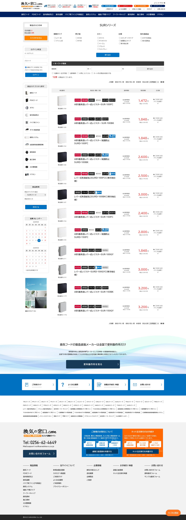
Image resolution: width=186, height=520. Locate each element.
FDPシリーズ (27, 405)
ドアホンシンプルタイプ (91, 416)
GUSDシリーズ (109, 405)
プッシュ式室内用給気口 (45, 409)
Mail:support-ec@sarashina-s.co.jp (38, 446)
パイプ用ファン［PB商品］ (74, 14)
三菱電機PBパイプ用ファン (148, 409)
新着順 (138, 82)
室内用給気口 (48, 14)
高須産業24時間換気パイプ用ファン (128, 409)
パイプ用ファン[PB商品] (32, 483)
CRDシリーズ (37, 405)
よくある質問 (122, 9)
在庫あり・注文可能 (60, 73)
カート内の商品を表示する (102, 73)
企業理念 (90, 476)
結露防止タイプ (126, 41)
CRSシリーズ (100, 401)
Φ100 (80, 38)
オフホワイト (103, 41)
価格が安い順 (119, 82)
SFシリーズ (62, 401)
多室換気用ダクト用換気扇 (132, 412)
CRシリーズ (44, 401)
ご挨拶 (89, 480)
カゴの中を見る (36, 38)
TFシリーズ (53, 401)
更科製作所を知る (93, 364)
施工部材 (140, 14)
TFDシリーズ (47, 405)
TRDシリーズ (158, 401)
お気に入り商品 (136, 9)
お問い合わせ (161, 9)
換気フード (25, 14)
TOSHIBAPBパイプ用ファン (31, 412)
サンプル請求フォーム (152, 476)
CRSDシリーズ (88, 405)
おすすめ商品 (146, 38)
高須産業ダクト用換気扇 (99, 412)
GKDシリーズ (99, 405)
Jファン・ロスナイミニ (46, 416)
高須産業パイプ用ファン (49, 412)
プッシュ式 (59, 41)
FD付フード (36, 14)
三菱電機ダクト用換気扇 (65, 412)
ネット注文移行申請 (120, 473)
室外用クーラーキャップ (61, 409)
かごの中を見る (142, 5)
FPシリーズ (35, 401)
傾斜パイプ (57, 416)
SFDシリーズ (57, 405)
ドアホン (160, 14)
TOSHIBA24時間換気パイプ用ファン (104, 409)
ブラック (102, 46)
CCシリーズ (80, 401)
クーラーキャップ (119, 14)
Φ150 (80, 41)
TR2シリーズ (129, 401)
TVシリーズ (139, 401)
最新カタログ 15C (30, 311)
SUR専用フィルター (122, 416)
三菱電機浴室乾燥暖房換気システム (152, 412)
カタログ (149, 9)
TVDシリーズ (121, 405)
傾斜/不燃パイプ (104, 14)
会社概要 (90, 473)
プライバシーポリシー (61, 486)
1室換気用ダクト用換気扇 (115, 412)
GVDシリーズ (131, 405)
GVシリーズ (148, 401)
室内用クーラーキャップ (107, 416)
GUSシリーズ (119, 401)
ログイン (125, 5)
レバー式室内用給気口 (29, 409)
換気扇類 (59, 14)
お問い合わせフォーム (40, 454)
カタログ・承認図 (59, 473)
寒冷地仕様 (124, 43)
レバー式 (59, 38)
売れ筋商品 (146, 41)
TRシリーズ (26, 401)
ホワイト (101, 38)
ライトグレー (103, 49)
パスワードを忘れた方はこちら (34, 70)
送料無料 (73, 73)
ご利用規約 (57, 483)
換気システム (91, 14)
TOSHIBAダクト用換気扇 (82, 412)
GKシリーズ (109, 401)
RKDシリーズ (67, 405)
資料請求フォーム (150, 473)
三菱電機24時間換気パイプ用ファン (80, 409)
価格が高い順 (130, 82)
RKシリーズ (71, 401)
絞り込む (108, 55)
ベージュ (102, 43)
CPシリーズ (90, 401)
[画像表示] (162, 82)
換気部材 (131, 14)
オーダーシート (158, 5)
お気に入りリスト (85, 73)
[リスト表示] (163, 82)
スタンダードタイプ (127, 38)
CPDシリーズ (77, 405)
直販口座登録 (118, 470)
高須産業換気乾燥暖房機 (30, 416)
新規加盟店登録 (109, 5)
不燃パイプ (65, 416)
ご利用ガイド (109, 9)
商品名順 (145, 82)
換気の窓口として (93, 470)
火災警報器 (150, 14)
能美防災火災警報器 (76, 416)
